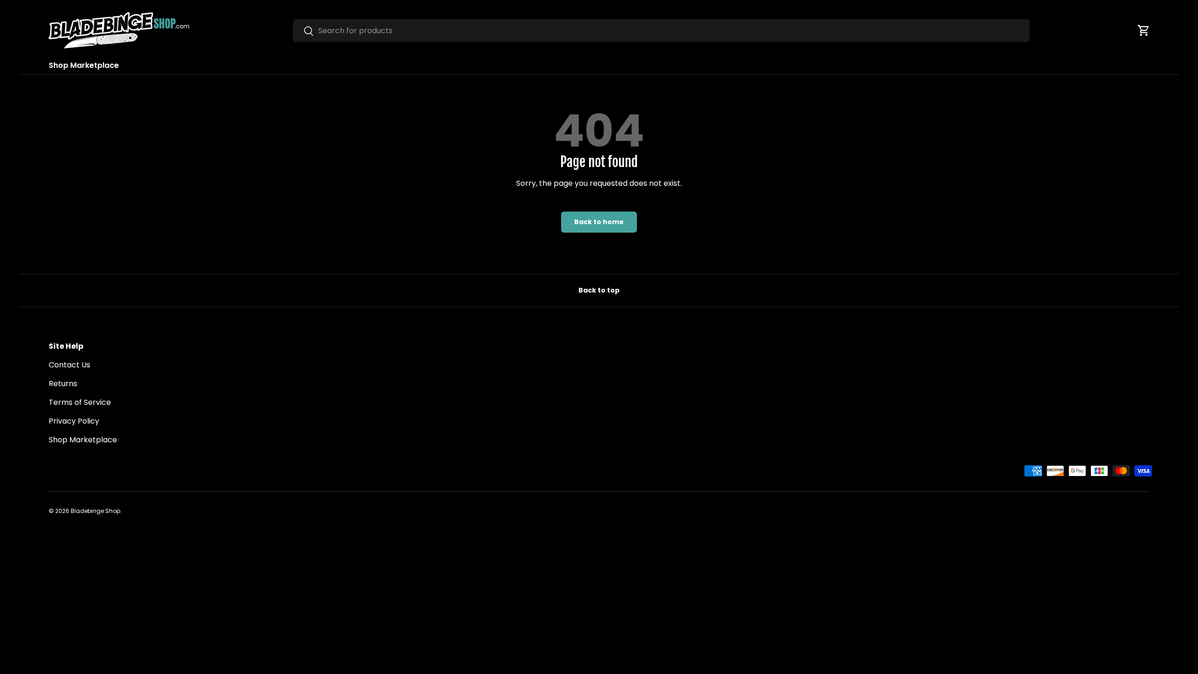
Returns (63, 383)
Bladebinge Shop (95, 511)
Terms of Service (80, 402)
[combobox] (661, 30)
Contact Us (69, 364)
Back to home (599, 222)
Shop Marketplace (84, 65)
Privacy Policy (74, 421)
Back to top (599, 290)
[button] (1143, 30)
